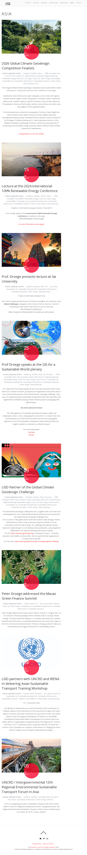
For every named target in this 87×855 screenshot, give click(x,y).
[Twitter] (43, 838)
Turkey (32, 204)
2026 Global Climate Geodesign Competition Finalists (25, 65)
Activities (36, 3)
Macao (56, 604)
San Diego (28, 78)
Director (28, 3)
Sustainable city (8, 81)
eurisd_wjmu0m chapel (11, 73)
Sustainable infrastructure (47, 289)
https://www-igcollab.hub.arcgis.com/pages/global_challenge (37, 541)
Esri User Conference (16, 76)
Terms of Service (47, 844)
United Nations (30, 699)
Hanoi (14, 799)
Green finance (49, 604)
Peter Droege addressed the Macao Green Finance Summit (29, 596)
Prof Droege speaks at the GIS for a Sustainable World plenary (28, 366)
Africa (15, 377)
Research (49, 374)
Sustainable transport (42, 81)
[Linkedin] (47, 838)
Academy (26, 73)
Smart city (36, 78)
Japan (50, 693)
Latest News (64, 3)
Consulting (42, 797)
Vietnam (50, 799)
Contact (78, 3)
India (55, 286)
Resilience (20, 78)
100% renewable (50, 73)
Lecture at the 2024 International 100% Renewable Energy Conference (30, 188)
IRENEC (21, 199)
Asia (58, 73)
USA (36, 84)
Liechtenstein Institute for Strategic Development (43, 847)
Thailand (22, 699)
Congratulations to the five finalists (31, 134)
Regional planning (51, 76)
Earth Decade (53, 3)
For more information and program (31, 224)
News (40, 73)
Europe (30, 377)
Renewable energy (9, 78)
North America (39, 377)
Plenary (31, 435)
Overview (31, 432)
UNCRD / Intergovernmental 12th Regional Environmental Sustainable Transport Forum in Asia (29, 787)
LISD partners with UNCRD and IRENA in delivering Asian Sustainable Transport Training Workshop (30, 683)
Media (72, 3)
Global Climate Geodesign (34, 76)
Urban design (55, 81)
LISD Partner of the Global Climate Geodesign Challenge (28, 489)
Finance (43, 196)
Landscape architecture (40, 500)
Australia (24, 377)
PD (46, 286)
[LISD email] (40, 838)
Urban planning (28, 84)
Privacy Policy (36, 844)
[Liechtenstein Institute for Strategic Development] (8, 5)
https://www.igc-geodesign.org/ (22, 533)
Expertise (44, 3)
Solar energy (45, 78)
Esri (6, 76)
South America (41, 379)
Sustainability (55, 78)
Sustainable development (23, 81)
